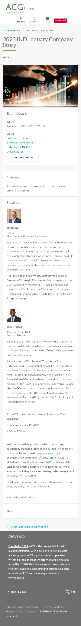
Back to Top (18, 591)
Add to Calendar (23, 157)
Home (6, 30)
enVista (54, 457)
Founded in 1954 (18, 546)
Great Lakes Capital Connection (29, 526)
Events (14, 30)
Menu (47, 22)
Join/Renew (60, 21)
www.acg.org (16, 577)
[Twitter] (68, 592)
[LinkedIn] (73, 592)
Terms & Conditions (53, 606)
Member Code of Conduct (21, 611)
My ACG (21, 22)
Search (34, 22)
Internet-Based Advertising (22, 606)
